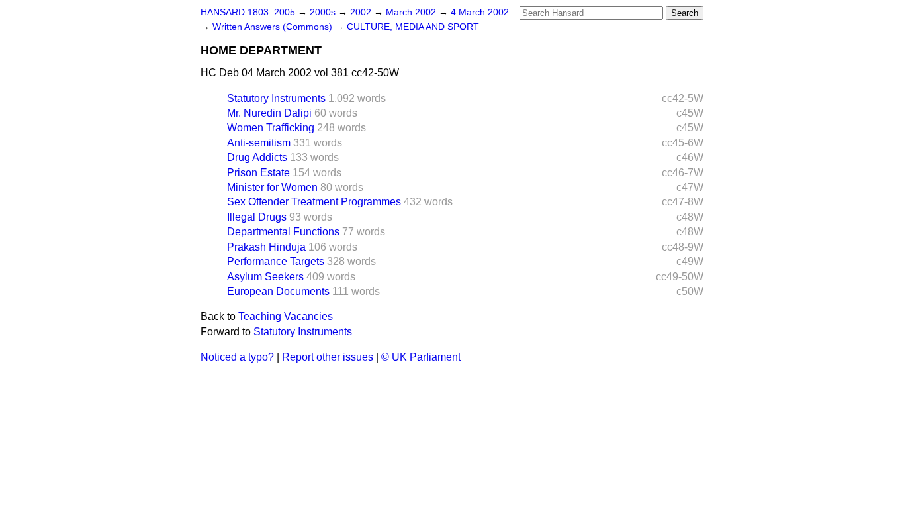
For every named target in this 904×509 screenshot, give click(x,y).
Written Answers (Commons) (273, 27)
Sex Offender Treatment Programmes (314, 201)
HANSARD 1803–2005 (248, 12)
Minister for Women (272, 187)
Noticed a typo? (237, 357)
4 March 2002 (480, 12)
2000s (324, 12)
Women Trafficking (270, 127)
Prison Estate (258, 172)
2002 (362, 12)
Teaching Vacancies (285, 316)
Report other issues (327, 357)
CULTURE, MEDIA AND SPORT (413, 27)
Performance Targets (275, 261)
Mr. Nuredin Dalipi (269, 113)
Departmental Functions (283, 231)
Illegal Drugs (257, 217)
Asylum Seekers (265, 276)
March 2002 (412, 12)
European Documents (278, 291)
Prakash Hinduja (266, 247)
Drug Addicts (257, 157)
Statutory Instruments (276, 98)
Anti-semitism (259, 142)
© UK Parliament (421, 357)
